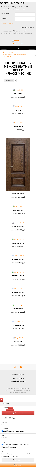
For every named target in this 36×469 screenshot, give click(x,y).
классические (7, 444)
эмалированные (19, 431)
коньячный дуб (26, 453)
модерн (26, 444)
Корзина (31, 48)
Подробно (18, 101)
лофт (21, 444)
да (4, 424)
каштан (18, 453)
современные (13, 447)
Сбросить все (18, 413)
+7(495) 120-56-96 (18, 378)
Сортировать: (9, 80)
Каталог (11, 52)
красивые (15, 444)
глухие (5, 437)
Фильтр (4, 48)
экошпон (10, 431)
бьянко (5, 453)
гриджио (11, 453)
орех (18, 456)
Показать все (17, 460)
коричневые (6, 456)
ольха (13, 456)
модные (5, 447)
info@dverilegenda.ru (18, 381)
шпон (11, 407)
